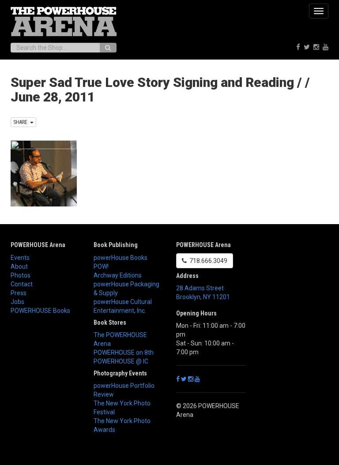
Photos (20, 275)
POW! (101, 266)
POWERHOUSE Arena (38, 244)
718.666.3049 (207, 260)
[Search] (108, 47)
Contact (22, 284)
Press (18, 292)
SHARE (21, 122)
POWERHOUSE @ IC (121, 361)
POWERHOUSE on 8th (124, 352)
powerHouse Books (120, 257)
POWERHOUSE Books (40, 310)
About (19, 266)
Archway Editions (118, 275)
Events (20, 257)
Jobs (17, 301)
